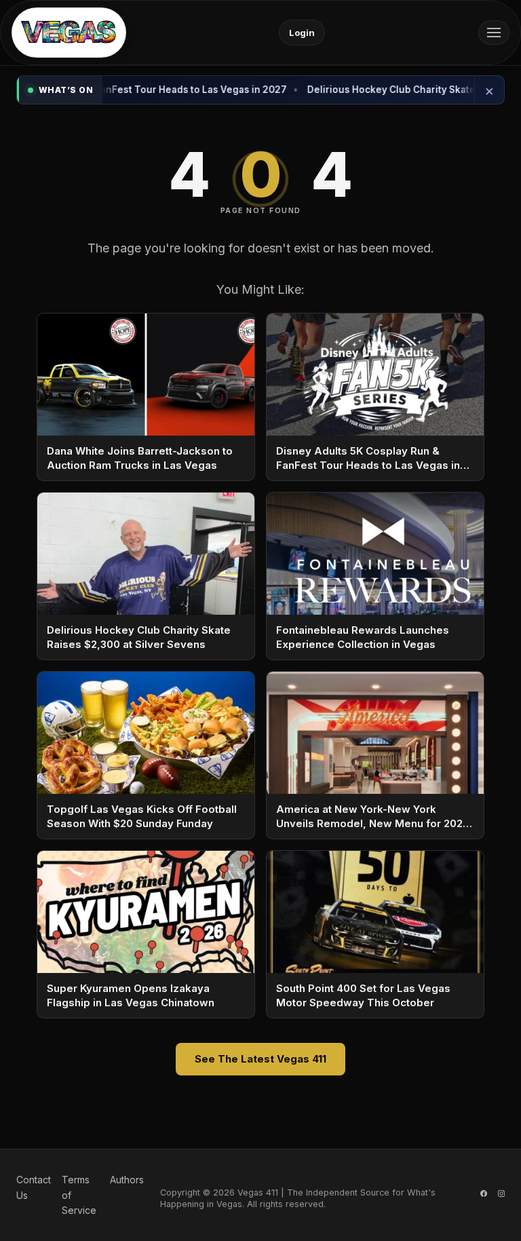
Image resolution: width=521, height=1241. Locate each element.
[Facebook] (483, 1195)
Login (302, 32)
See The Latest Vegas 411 (260, 1058)
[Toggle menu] (493, 32)
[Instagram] (501, 1195)
